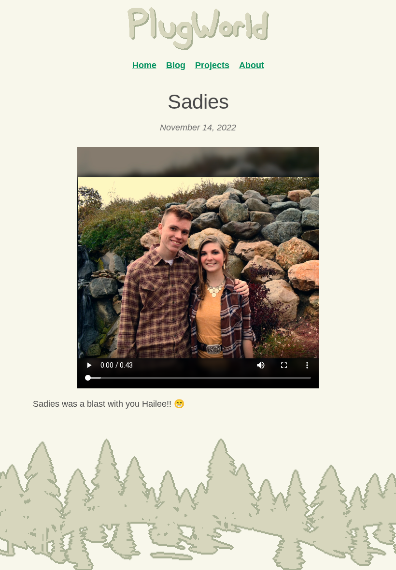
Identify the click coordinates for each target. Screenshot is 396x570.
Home (144, 65)
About (251, 65)
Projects (212, 65)
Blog (175, 65)
